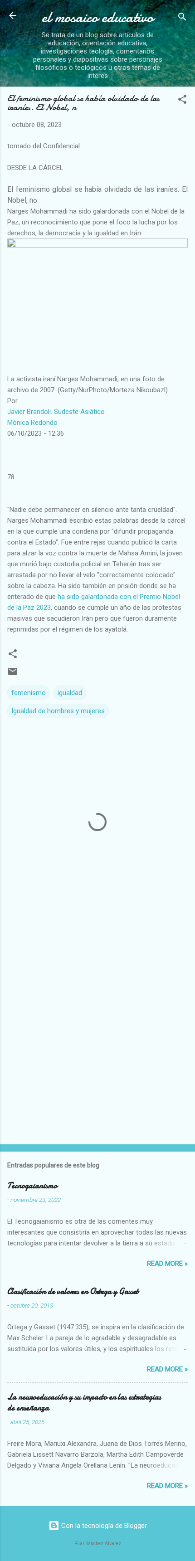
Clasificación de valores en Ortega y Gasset (72, 1291)
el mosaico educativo (97, 17)
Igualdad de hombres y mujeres (58, 711)
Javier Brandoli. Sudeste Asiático (56, 412)
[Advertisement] (97, 1032)
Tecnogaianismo (32, 1185)
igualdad (70, 693)
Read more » (167, 1263)
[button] (182, 101)
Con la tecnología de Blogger (103, 1526)
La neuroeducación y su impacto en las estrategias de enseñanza (84, 1402)
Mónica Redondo (32, 422)
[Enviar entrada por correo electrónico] (12, 675)
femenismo (28, 693)
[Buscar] (182, 18)
